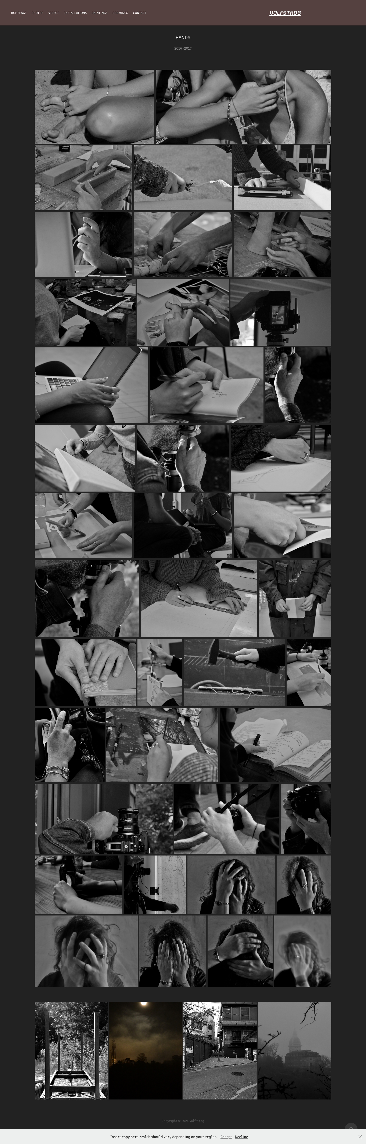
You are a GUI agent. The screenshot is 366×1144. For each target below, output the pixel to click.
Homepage (18, 12)
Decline (241, 1136)
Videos (53, 12)
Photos (37, 12)
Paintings (99, 12)
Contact (139, 12)
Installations (75, 12)
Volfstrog (285, 13)
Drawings (120, 12)
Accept (226, 1136)
